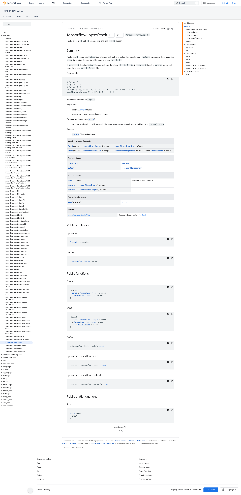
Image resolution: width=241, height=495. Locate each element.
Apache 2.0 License (69, 443)
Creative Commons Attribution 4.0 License (130, 441)
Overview (7, 16)
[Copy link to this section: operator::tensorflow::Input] (100, 356)
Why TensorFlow (105, 3)
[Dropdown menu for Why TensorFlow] (115, 3)
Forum (39, 467)
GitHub (225, 3)
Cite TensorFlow (145, 479)
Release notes (144, 467)
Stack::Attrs (157, 150)
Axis (70, 202)
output (71, 168)
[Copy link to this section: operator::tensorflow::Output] (103, 375)
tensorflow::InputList (124, 146)
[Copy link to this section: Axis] (73, 404)
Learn (41, 3)
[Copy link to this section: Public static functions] (99, 396)
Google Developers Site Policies (102, 443)
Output (75, 134)
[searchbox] (17, 24)
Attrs (91, 119)
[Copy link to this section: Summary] (82, 50)
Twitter (40, 475)
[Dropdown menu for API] (58, 3)
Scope (83, 110)
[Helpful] (168, 29)
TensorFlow (71, 29)
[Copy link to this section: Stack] (75, 281)
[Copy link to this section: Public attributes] (91, 225)
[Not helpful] (172, 29)
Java (36, 16)
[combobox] (186, 3)
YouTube (40, 479)
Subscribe (210, 490)
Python (19, 16)
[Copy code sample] (172, 79)
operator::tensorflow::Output (82, 189)
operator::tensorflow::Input (82, 185)
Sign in (235, 3)
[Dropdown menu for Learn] (47, 3)
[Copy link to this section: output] (77, 252)
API (53, 3)
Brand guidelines (145, 475)
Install (31, 3)
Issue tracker (144, 463)
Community (86, 3)
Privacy (47, 490)
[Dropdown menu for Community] (94, 3)
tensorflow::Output (133, 168)
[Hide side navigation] (30, 490)
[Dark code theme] (168, 79)
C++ (28, 16)
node (70, 180)
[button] (16, 35)
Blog (38, 463)
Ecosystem (67, 3)
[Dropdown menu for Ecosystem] (75, 3)
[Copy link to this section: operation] (80, 233)
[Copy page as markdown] (118, 35)
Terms (39, 490)
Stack (70, 146)
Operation (126, 163)
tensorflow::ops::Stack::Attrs (79, 215)
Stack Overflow (145, 471)
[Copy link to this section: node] (75, 337)
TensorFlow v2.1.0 (13, 10)
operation (73, 163)
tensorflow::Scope (92, 146)
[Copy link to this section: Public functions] (91, 273)
